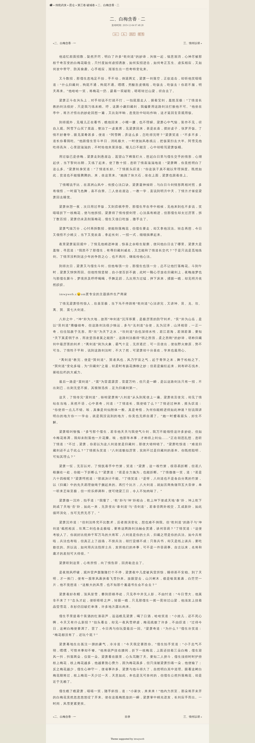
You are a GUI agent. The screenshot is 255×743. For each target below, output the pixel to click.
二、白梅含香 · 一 (65, 43)
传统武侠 (60, 5)
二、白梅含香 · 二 (108, 5)
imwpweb (139, 738)
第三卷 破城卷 (86, 5)
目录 (127, 716)
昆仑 (72, 5)
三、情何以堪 (191, 43)
